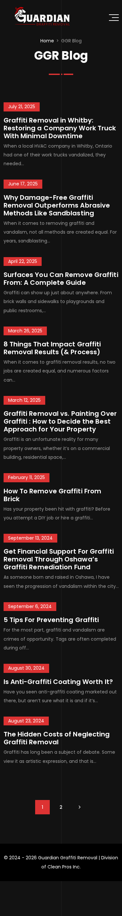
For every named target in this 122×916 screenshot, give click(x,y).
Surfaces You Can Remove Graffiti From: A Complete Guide (61, 278)
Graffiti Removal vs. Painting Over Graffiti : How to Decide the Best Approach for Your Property (60, 421)
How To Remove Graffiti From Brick (53, 495)
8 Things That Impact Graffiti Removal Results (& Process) (52, 348)
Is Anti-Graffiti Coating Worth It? (58, 681)
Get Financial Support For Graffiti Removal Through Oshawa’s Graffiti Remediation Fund (59, 559)
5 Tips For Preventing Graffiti (51, 619)
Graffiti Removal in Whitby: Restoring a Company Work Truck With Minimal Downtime (60, 128)
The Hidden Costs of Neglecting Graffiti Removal (57, 738)
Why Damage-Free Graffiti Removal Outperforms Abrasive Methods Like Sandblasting (57, 205)
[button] (114, 17)
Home (47, 40)
